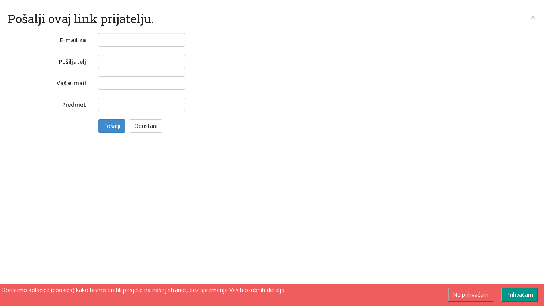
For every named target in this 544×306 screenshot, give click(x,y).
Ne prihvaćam (471, 294)
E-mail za (73, 40)
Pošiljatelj (72, 61)
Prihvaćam (519, 294)
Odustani (145, 125)
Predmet (74, 104)
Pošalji (111, 125)
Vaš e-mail (71, 83)
